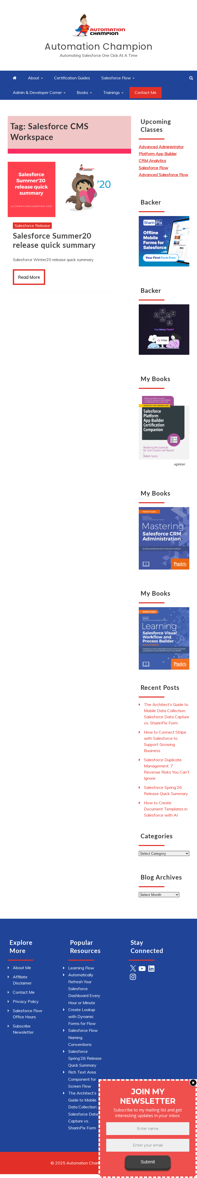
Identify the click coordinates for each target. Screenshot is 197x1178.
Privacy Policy (26, 1001)
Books (82, 92)
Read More (29, 277)
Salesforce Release (32, 225)
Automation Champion (99, 46)
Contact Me (145, 92)
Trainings (111, 92)
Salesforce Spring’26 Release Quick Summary (85, 1058)
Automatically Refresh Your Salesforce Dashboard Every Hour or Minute (84, 988)
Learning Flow (81, 967)
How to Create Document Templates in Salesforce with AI (166, 809)
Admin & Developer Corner (37, 92)
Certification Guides (72, 77)
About (33, 77)
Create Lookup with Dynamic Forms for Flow (82, 1016)
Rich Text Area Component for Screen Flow (82, 1078)
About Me (22, 967)
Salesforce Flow (116, 77)
